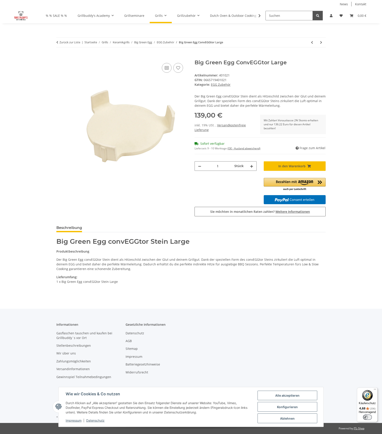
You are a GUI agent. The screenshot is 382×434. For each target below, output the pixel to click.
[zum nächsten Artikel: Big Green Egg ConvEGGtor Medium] (321, 42)
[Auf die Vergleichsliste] (167, 68)
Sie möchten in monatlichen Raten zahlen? (260, 211)
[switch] (367, 417)
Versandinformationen (73, 369)
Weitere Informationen (292, 211)
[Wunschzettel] (341, 15)
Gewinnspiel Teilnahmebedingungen (83, 377)
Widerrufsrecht (137, 372)
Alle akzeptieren (287, 395)
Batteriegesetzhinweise (143, 364)
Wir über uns (66, 353)
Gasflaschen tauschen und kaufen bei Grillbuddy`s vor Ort (84, 335)
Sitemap (132, 348)
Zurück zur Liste (69, 42)
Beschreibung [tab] (69, 228)
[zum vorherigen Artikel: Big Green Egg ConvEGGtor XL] (312, 42)
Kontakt (360, 4)
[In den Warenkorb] (59, 57)
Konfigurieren (287, 407)
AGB (129, 341)
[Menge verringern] (199, 166)
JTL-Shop (359, 428)
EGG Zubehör (221, 84)
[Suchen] (318, 15)
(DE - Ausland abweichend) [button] (243, 148)
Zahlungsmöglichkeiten (73, 361)
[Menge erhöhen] (251, 166)
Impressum (74, 420)
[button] (331, 15)
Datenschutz (95, 420)
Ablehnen (287, 418)
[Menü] (375, 390)
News (344, 4)
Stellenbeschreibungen (73, 345)
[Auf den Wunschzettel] (178, 68)
